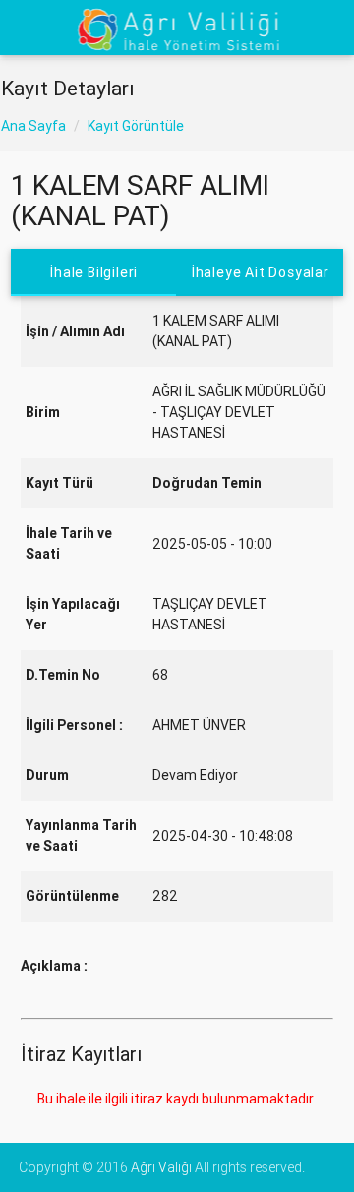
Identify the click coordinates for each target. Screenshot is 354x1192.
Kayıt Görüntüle (136, 126)
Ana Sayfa (33, 126)
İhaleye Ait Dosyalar (260, 272)
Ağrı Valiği (161, 1167)
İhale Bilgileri (94, 272)
